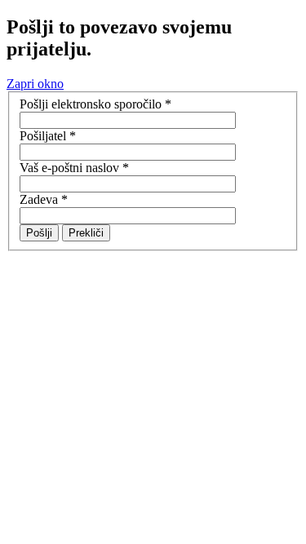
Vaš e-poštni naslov (74, 168)
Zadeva (44, 199)
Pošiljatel (48, 136)
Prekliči (86, 233)
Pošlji (39, 233)
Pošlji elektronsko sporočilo (95, 104)
